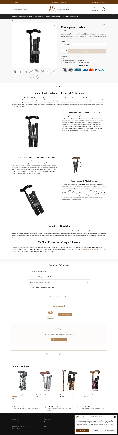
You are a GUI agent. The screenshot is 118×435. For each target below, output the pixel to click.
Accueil (13, 20)
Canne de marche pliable (18, 394)
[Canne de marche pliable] (22, 381)
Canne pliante (20, 20)
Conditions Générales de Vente (19, 426)
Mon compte (47, 421)
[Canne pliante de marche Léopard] (71, 381)
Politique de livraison (17, 421)
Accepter (82, 430)
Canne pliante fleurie (89, 394)
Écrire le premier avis (59, 339)
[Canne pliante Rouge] (104, 25)
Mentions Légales (16, 428)
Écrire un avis (65, 314)
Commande (103, 10)
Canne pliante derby (41, 394)
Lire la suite (95, 400)
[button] (115, 416)
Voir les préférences (109, 430)
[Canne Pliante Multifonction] (105, 25)
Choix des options (46, 400)
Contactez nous (48, 424)
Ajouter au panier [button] (22, 401)
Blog (45, 426)
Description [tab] (59, 86)
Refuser (96, 430)
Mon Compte (95, 10)
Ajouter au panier (87, 51)
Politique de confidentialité (18, 424)
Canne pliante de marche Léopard (69, 394)
